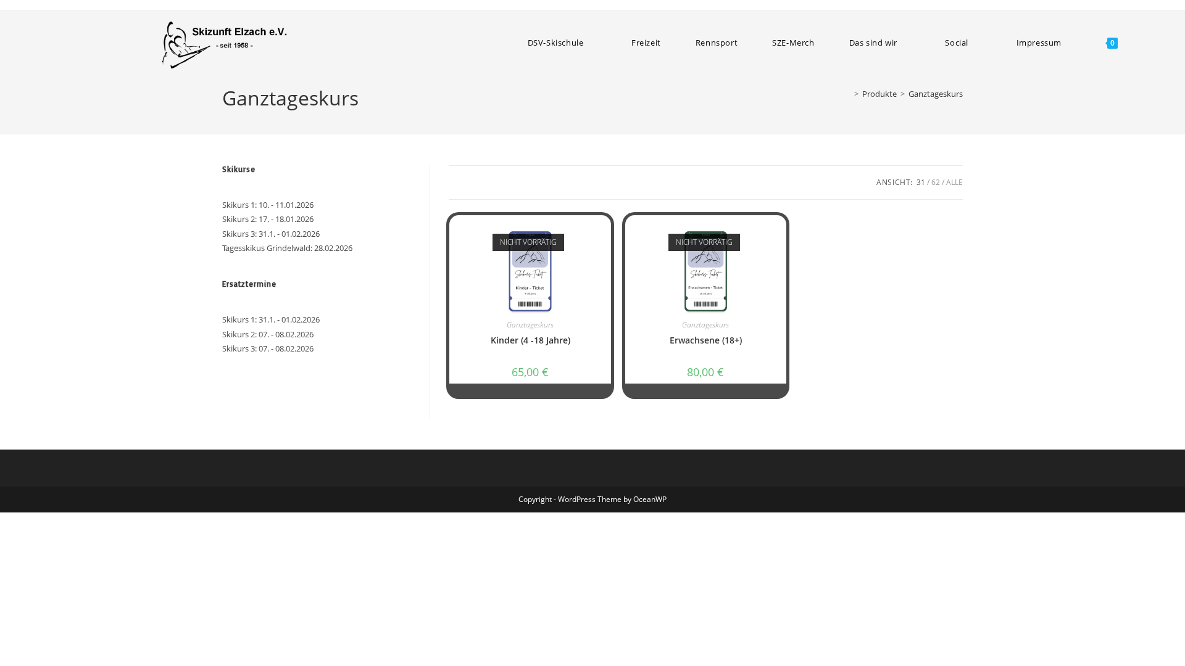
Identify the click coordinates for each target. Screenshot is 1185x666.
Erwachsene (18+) (706, 340)
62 (935, 182)
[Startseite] (847, 93)
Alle (954, 182)
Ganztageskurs (935, 93)
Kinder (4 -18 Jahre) (530, 340)
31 (921, 182)
